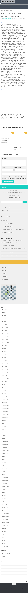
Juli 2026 (4, 312)
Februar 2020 (5, 540)
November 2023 (5, 408)
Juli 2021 (4, 492)
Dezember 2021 (5, 477)
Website (4, 171)
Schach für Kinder (6, 210)
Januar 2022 (4, 474)
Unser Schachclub (6, 207)
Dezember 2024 (5, 369)
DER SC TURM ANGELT (8, 226)
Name (3, 167)
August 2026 (4, 309)
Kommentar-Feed (6, 569)
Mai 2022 (4, 462)
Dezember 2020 (5, 513)
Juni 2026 (4, 315)
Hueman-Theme (21, 588)
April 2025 (4, 357)
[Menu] (26, 1)
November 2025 (5, 336)
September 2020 (5, 522)
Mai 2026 (4, 318)
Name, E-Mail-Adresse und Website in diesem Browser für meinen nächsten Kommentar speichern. (14, 177)
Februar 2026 (5, 327)
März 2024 (4, 396)
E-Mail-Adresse (18, 167)
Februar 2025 (5, 363)
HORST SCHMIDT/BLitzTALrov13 (9, 240)
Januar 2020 (4, 543)
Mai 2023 (4, 426)
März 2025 (4, 360)
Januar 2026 (4, 330)
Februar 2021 (5, 507)
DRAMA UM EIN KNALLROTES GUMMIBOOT (13, 229)
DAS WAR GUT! (17, 147)
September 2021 (5, 486)
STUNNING (11, 245)
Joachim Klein (5, 255)
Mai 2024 (4, 390)
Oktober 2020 (5, 519)
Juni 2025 (4, 351)
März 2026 (4, 324)
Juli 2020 (4, 528)
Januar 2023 (4, 438)
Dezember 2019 (5, 546)
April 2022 (4, 465)
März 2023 (4, 432)
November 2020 (5, 516)
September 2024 (5, 378)
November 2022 (5, 444)
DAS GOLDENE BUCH (7, 223)
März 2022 (4, 468)
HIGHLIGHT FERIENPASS (8, 232)
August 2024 (4, 381)
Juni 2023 (4, 423)
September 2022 (5, 450)
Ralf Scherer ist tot (14, 252)
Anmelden (4, 267)
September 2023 (5, 414)
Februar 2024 (5, 399)
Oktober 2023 (5, 411)
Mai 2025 (4, 354)
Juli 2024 (4, 384)
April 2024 (4, 393)
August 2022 (4, 453)
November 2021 (5, 480)
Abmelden (4, 270)
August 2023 (4, 417)
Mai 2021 (4, 498)
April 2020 (4, 534)
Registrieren (4, 276)
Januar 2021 (4, 510)
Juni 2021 (4, 495)
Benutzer (4, 273)
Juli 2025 (4, 348)
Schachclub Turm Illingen (8, 1)
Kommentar (5, 158)
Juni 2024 (4, 387)
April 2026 (4, 321)
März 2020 (4, 537)
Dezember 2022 (5, 441)
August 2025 (4, 345)
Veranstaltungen (5, 279)
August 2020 (4, 525)
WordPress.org (5, 572)
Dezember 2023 (5, 405)
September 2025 (5, 342)
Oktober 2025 (5, 339)
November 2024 (5, 372)
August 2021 (4, 489)
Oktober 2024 (5, 375)
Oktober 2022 (5, 447)
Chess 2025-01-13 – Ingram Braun (9, 248)
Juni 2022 (4, 459)
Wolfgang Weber (7, 18)
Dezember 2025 (5, 333)
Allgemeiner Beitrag (6, 10)
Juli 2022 (4, 456)
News (3, 556)
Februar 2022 (5, 471)
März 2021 (4, 504)
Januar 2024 (4, 402)
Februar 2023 (5, 435)
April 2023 (4, 429)
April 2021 (4, 501)
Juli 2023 (4, 420)
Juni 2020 (4, 531)
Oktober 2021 (5, 483)
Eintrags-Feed (5, 566)
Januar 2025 (4, 366)
